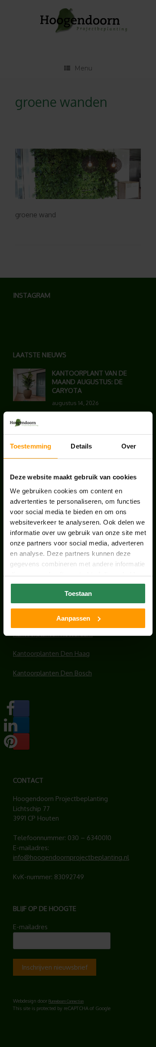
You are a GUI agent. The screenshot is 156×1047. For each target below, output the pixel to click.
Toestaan (78, 593)
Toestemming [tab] (30, 446)
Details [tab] (81, 446)
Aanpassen (73, 618)
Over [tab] (128, 446)
